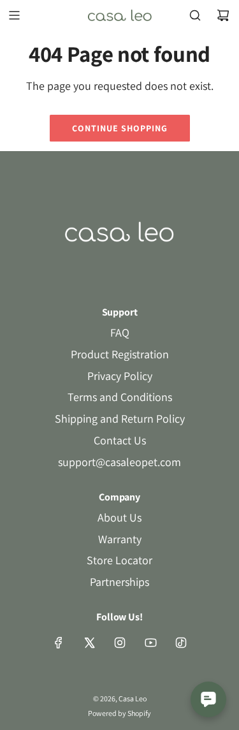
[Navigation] (14, 15)
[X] (89, 643)
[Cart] (223, 15)
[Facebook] (59, 643)
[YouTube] (150, 643)
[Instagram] (120, 643)
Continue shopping (120, 128)
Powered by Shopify (119, 713)
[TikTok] (181, 643)
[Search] (195, 15)
